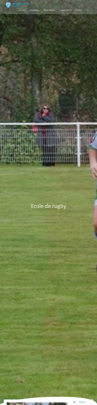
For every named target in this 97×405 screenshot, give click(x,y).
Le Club (21, 10)
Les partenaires (49, 10)
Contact (78, 10)
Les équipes (34, 10)
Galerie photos (66, 10)
